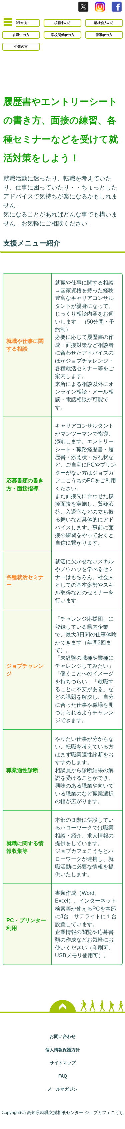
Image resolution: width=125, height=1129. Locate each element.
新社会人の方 (104, 23)
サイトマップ (63, 1062)
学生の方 (21, 23)
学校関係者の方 (62, 35)
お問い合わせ (63, 1036)
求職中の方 (62, 23)
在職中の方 (21, 35)
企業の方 (21, 46)
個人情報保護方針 (62, 1049)
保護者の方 (104, 35)
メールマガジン (62, 1089)
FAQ (62, 1076)
